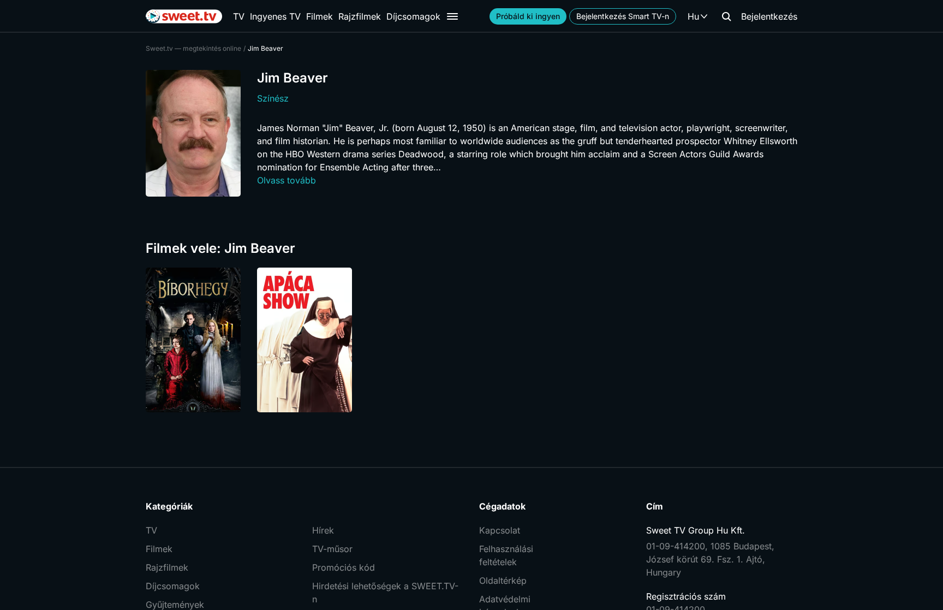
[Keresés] (726, 16)
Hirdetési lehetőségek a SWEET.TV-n (385, 593)
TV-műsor (332, 548)
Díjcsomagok (413, 16)
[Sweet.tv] (184, 16)
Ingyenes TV (275, 16)
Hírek (323, 530)
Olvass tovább (286, 180)
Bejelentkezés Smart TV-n (622, 16)
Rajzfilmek (359, 16)
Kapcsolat (499, 530)
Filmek (319, 16)
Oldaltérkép (503, 580)
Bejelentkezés (769, 16)
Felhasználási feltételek (506, 555)
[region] (471, 340)
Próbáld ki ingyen (528, 16)
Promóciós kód (343, 567)
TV (238, 16)
